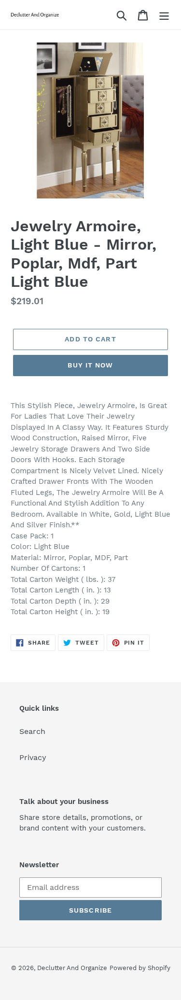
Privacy (32, 757)
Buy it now (90, 365)
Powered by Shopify (140, 968)
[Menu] (164, 15)
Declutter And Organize (72, 968)
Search (32, 731)
